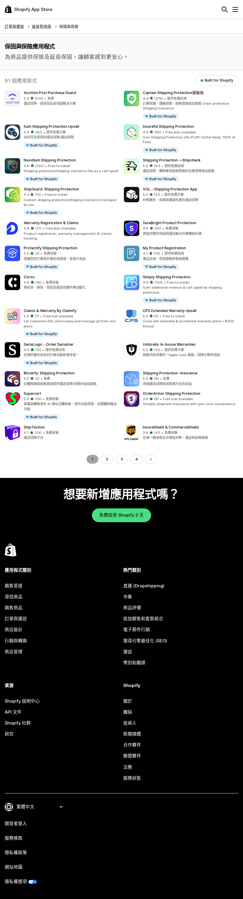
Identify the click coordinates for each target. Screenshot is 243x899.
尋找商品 (14, 596)
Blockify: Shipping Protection (49, 373)
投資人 (130, 723)
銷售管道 (14, 585)
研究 (9, 734)
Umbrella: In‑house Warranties (169, 344)
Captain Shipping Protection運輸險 (173, 92)
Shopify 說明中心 (22, 701)
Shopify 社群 (18, 723)
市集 (127, 596)
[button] (62, 98)
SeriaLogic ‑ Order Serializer (48, 344)
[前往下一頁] (151, 459)
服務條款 (14, 838)
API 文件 (13, 712)
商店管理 (14, 651)
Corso (29, 277)
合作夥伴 (132, 745)
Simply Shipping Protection (167, 277)
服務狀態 (132, 778)
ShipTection (34, 427)
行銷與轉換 (16, 640)
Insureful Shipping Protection (168, 126)
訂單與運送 (16, 618)
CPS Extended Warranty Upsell (169, 310)
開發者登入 (16, 823)
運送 (127, 651)
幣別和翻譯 (134, 662)
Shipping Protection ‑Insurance (170, 373)
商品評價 (132, 607)
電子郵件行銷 (136, 629)
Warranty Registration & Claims (51, 223)
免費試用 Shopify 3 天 (121, 515)
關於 (127, 701)
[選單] (235, 9)
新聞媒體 (132, 734)
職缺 (127, 712)
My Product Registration (164, 248)
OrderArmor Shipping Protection (171, 393)
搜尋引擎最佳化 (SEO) (145, 640)
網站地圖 (14, 867)
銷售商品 (14, 607)
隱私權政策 (16, 852)
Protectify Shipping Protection (50, 248)
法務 (127, 767)
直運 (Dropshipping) (143, 585)
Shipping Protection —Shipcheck (172, 160)
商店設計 (14, 629)
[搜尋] (225, 9)
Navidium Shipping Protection (50, 160)
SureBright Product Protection (169, 223)
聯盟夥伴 (132, 756)
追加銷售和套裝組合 (143, 618)
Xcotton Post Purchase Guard (50, 92)
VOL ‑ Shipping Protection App (170, 189)
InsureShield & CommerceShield (171, 427)
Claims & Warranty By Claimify (50, 310)
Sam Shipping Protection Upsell (51, 126)
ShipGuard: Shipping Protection (51, 189)
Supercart (32, 393)
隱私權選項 (16, 881)
